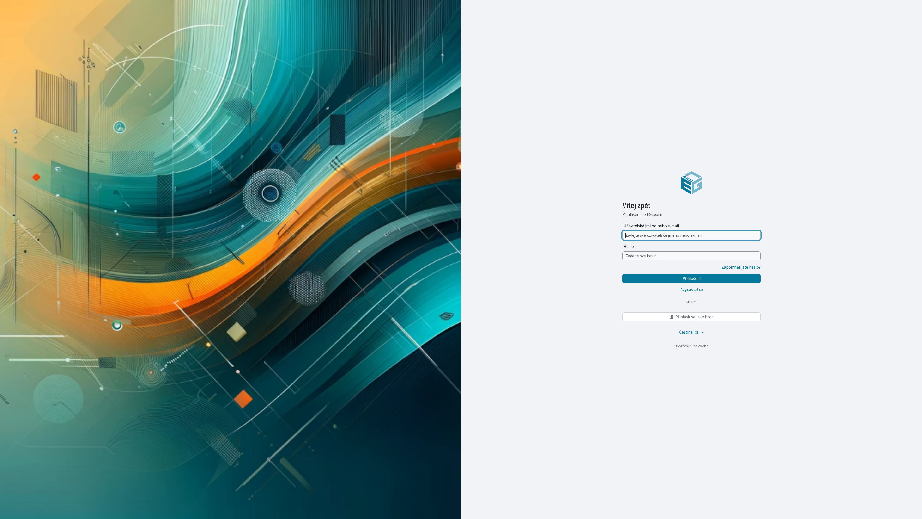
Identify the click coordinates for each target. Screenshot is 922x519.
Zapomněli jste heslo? (741, 267)
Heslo (629, 246)
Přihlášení (692, 278)
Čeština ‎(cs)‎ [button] (690, 332)
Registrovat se (691, 289)
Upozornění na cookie (691, 346)
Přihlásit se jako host (694, 317)
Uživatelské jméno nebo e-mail (651, 226)
